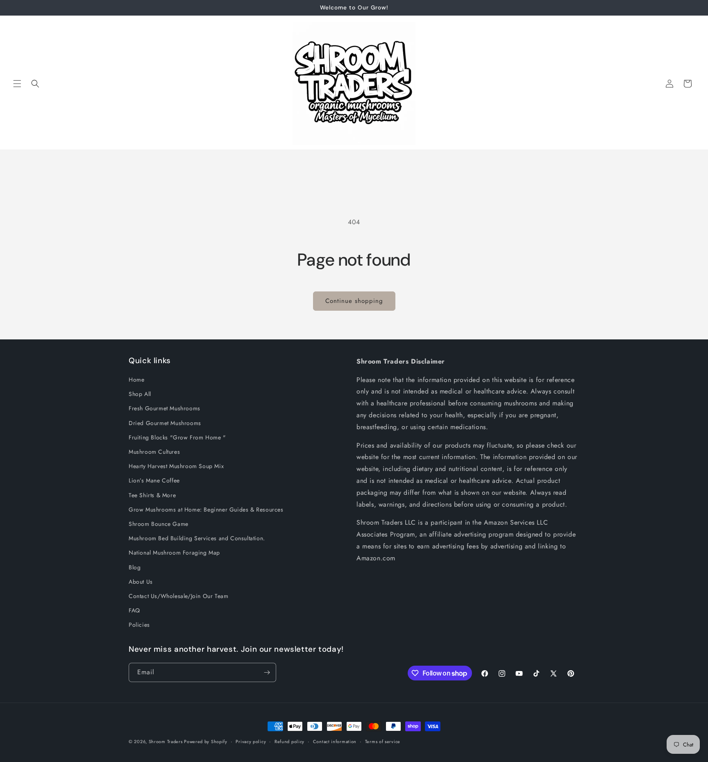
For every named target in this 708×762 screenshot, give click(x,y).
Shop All (140, 394)
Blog (135, 567)
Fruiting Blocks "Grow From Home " (177, 437)
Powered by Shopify (205, 741)
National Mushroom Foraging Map (174, 552)
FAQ (134, 610)
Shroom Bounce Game (158, 524)
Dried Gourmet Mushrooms (165, 423)
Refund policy (289, 741)
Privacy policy (251, 741)
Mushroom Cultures (154, 452)
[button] (17, 84)
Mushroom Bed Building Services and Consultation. (197, 538)
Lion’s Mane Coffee (154, 480)
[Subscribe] (267, 672)
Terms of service (382, 741)
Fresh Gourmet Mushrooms (164, 408)
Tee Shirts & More (152, 495)
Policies (139, 625)
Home (136, 379)
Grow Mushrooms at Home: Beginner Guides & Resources (206, 509)
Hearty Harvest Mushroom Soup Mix (176, 466)
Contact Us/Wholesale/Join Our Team (178, 596)
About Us (141, 582)
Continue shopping (354, 300)
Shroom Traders (166, 741)
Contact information (334, 741)
